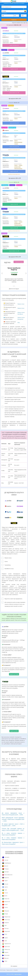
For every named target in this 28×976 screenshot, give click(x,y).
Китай (6, 904)
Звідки (2, 4)
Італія (6, 895)
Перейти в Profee (13, 69)
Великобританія (8, 874)
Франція (6, 958)
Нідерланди (7, 916)
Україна (6, 952)
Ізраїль (6, 887)
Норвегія (7, 922)
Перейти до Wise (14, 731)
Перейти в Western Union (13, 92)
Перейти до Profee (14, 674)
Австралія (7, 857)
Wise (19, 322)
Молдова (7, 911)
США (6, 940)
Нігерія (6, 913)
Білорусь (7, 868)
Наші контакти (17, 974)
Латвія (6, 907)
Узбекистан (7, 949)
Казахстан (7, 898)
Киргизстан (7, 901)
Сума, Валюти (4, 13)
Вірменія (7, 877)
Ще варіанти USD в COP (14, 178)
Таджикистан (8, 943)
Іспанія (6, 892)
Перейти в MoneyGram (13, 146)
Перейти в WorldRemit (13, 45)
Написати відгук (19, 262)
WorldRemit (20, 314)
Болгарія (7, 871)
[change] (23, 9)
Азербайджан (8, 863)
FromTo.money (2, 970)
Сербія (6, 937)
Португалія (7, 931)
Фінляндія (7, 955)
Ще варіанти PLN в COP (15, 256)
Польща (6, 928)
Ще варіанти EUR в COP (15, 98)
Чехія (6, 961)
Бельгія (6, 866)
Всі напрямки (14, 966)
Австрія (6, 860)
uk (26, 1)
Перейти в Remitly (13, 171)
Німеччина (7, 919)
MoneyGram (20, 319)
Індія (6, 889)
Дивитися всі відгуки (14, 288)
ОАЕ (6, 925)
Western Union (21, 304)
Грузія (6, 880)
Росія (6, 934)
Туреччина (7, 946)
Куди (2, 9)
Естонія (6, 884)
